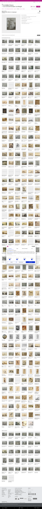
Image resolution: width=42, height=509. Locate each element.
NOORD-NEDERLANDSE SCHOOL (25, 23)
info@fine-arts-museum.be (22, 502)
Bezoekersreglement (4, 494)
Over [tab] (32, 248)
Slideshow (38, 35)
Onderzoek (9, 489)
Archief (9, 492)
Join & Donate (33, 6)
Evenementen (3, 493)
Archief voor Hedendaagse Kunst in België (11, 493)
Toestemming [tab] (9, 248)
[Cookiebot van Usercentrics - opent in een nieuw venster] (32, 246)
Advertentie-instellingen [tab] (24, 248)
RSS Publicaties (29, 500)
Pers (8, 497)
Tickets (39, 6)
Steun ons (9, 496)
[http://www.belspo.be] (16, 499)
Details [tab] (17, 248)
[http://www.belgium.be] (18, 499)
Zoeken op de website (11, 2)
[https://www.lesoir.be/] (21, 498)
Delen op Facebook (37, 12)
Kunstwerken (39, 11)
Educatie (9, 495)
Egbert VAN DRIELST (26, 22)
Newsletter (35, 498)
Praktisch (3, 490)
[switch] (17, 259)
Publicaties (9, 491)
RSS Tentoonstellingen (30, 499)
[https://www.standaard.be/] (25, 499)
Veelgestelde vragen (4, 489)
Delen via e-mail (39, 12)
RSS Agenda (29, 498)
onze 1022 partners (11, 251)
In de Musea (3, 492)
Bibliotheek (9, 490)
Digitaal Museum (10, 494)
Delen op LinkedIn (38, 12)
